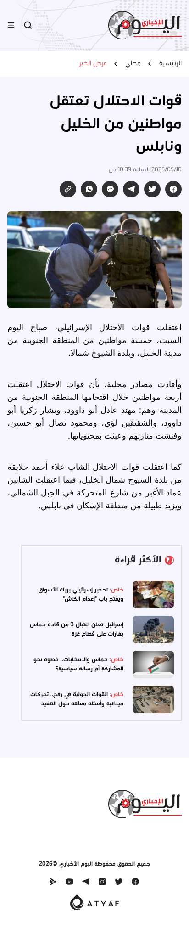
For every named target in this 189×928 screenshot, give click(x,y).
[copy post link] (68, 189)
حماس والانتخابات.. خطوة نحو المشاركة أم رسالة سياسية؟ (78, 664)
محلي (133, 63)
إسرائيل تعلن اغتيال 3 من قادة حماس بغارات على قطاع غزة (76, 629)
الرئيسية (170, 63)
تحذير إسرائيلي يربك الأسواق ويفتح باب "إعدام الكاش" (81, 594)
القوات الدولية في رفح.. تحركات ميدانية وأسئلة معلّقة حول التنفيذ (76, 699)
